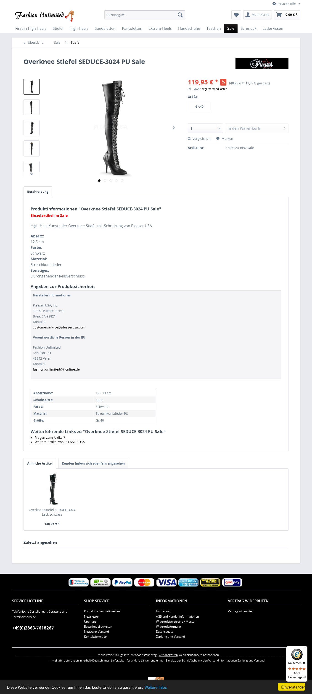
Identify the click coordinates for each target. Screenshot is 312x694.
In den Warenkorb (243, 128)
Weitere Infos (155, 687)
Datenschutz (164, 631)
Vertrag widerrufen (241, 611)
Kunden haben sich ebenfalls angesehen (93, 463)
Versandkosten (168, 655)
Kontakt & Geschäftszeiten (102, 611)
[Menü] (304, 649)
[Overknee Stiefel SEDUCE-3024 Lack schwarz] (52, 489)
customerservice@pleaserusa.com (59, 327)
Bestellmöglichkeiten (98, 626)
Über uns (90, 621)
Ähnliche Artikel (40, 463)
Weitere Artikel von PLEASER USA (59, 442)
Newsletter (91, 616)
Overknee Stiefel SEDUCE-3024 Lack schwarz (52, 512)
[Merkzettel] (236, 14)
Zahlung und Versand (170, 637)
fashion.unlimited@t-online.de (56, 369)
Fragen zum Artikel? (49, 437)
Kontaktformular (95, 637)
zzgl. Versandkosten (214, 89)
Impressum (164, 611)
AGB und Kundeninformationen (177, 616)
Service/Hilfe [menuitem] (286, 4)
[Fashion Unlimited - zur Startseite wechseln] (44, 16)
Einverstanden (293, 687)
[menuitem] (144, 14)
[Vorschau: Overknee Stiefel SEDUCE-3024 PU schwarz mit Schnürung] (32, 87)
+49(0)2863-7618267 (33, 628)
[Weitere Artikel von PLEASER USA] (261, 66)
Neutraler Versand (96, 631)
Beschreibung (37, 191)
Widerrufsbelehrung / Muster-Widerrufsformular (176, 624)
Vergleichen (201, 138)
